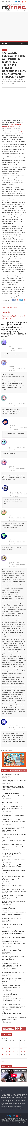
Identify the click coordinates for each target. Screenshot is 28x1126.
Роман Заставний (17, 81)
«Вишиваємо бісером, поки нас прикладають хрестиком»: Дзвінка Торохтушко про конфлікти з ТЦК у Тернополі (14, 853)
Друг (11, 446)
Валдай (12, 466)
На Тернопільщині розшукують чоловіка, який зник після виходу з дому (13, 801)
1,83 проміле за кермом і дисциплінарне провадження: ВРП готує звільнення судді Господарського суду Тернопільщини (13, 931)
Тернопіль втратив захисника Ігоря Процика (14, 840)
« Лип (2, 1061)
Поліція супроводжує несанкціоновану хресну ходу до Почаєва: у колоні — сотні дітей (13, 808)
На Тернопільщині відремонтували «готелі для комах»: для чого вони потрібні (13, 973)
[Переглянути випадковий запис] (25, 43)
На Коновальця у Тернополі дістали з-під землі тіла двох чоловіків (13, 907)
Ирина (12, 366)
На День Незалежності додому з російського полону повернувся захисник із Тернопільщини (14, 1019)
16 (24, 1049)
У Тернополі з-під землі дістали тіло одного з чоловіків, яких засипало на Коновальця (14, 913)
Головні (4, 50)
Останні (6, 770)
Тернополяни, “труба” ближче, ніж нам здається (14, 317)
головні (15, 79)
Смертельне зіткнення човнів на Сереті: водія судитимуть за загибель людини (12, 884)
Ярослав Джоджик (10, 83)
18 (6, 1051)
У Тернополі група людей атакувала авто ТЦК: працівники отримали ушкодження (13, 896)
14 (17, 1049)
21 (17, 1051)
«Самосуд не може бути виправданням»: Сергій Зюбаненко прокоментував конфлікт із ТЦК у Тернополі (13, 787)
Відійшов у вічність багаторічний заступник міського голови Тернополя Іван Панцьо (13, 814)
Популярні (15, 770)
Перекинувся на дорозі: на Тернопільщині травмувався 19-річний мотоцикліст (13, 999)
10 (2, 1049)
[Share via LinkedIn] (22, 300)
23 (24, 1051)
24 (2, 1054)
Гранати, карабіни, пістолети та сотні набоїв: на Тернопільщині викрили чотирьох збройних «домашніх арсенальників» (13, 1006)
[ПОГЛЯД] (2, 43)
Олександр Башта (17, 492)
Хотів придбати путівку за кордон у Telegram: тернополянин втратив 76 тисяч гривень (13, 943)
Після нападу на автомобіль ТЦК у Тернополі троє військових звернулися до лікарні (13, 795)
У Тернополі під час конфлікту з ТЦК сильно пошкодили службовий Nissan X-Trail (13, 865)
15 (21, 1049)
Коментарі (23, 770)
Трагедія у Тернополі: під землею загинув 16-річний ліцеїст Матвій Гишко (14, 781)
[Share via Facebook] (13, 300)
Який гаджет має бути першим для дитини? (13, 937)
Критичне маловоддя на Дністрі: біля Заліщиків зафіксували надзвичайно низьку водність (13, 980)
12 (9, 1049)
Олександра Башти (19, 132)
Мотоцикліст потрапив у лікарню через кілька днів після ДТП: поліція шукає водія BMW (13, 846)
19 (9, 1051)
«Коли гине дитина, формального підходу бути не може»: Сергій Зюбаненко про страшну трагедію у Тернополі (13, 828)
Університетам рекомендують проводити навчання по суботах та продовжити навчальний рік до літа (13, 958)
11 (6, 1049)
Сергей (12, 540)
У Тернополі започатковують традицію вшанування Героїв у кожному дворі (12, 1012)
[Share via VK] (15, 300)
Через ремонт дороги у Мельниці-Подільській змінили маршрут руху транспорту (11, 987)
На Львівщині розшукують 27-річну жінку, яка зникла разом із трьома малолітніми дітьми (14, 835)
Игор (13, 426)
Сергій (12, 516)
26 (9, 1054)
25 (6, 1054)
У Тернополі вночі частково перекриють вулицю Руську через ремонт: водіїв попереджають (13, 950)
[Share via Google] (18, 300)
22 (21, 1051)
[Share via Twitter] (20, 300)
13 (13, 1049)
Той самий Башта (15, 726)
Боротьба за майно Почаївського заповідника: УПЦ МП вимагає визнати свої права (13, 821)
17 (2, 1051)
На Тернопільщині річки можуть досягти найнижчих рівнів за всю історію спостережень (12, 774)
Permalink (13, 350)
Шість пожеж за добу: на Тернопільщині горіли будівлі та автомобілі (12, 993)
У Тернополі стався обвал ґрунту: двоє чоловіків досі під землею (12, 925)
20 (13, 1051)
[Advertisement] (14, 26)
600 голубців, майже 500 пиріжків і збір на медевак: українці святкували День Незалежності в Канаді (13, 878)
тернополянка (14, 562)
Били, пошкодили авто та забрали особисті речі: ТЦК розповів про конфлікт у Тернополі (14, 890)
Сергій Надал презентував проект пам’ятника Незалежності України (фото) (13, 310)
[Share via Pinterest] (25, 300)
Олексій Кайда (9, 81)
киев (11, 402)
